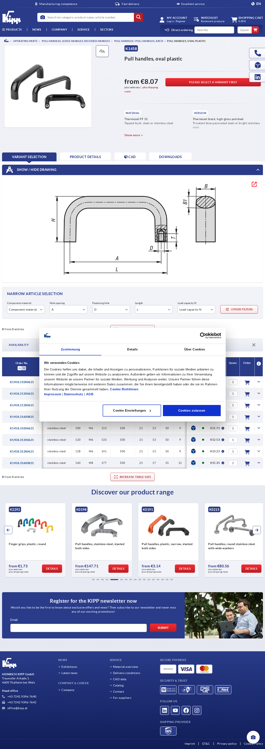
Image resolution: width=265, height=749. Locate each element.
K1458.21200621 (22, 393)
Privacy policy (227, 743)
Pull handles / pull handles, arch (138, 41)
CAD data (119, 679)
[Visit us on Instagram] (196, 710)
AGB (90, 394)
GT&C (206, 743)
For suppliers (122, 697)
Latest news (69, 673)
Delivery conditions (126, 673)
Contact (118, 691)
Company (59, 29)
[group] (33, 540)
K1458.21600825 (22, 416)
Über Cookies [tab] (194, 349)
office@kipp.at (17, 708)
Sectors (106, 29)
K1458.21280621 (22, 405)
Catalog (118, 685)
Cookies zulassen (191, 410)
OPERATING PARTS (25, 41)
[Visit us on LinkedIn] (164, 710)
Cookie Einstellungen (129, 410)
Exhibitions (69, 666)
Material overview (125, 666)
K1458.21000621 (22, 382)
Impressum (52, 394)
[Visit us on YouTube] (175, 710)
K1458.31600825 (22, 463)
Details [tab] (132, 349)
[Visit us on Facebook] (186, 710)
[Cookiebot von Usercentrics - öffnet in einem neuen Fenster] (203, 335)
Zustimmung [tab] (70, 349)
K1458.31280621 (22, 451)
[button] (93, 579)
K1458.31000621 (22, 428)
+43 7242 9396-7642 (21, 702)
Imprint (190, 743)
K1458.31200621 (22, 440)
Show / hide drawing (36, 169)
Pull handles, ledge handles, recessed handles (75, 41)
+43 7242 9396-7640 (21, 696)
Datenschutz (73, 394)
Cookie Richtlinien (124, 389)
